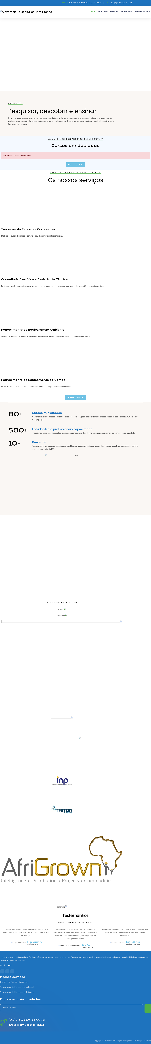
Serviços (103, 12)
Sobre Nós (126, 12)
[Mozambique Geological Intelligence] (26, 12)
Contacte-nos (142, 12)
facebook (138, 3)
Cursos (114, 12)
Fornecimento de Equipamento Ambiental (33, 329)
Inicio (93, 12)
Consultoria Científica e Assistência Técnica (34, 279)
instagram (148, 3)
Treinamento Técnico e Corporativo (28, 229)
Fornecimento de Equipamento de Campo (33, 379)
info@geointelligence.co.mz (121, 3)
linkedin (143, 3)
